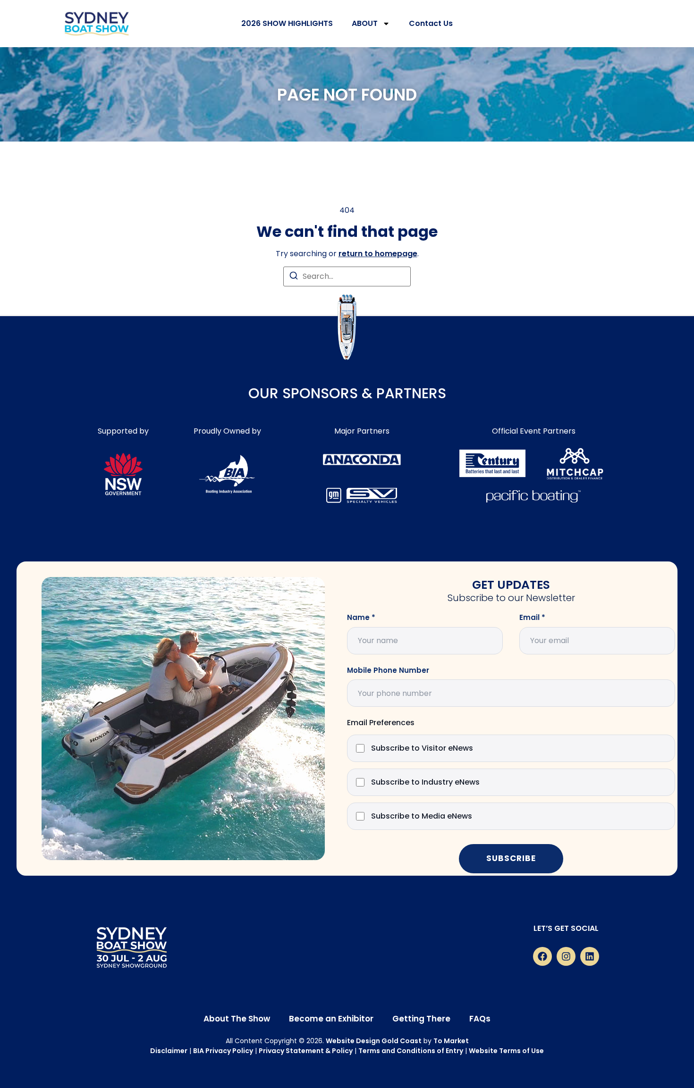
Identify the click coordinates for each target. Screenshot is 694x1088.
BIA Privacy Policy (223, 1050)
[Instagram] (566, 956)
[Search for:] (347, 276)
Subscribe (511, 858)
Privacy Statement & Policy (306, 1050)
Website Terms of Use (506, 1050)
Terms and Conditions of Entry (410, 1050)
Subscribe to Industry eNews (425, 782)
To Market (451, 1041)
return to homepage (378, 253)
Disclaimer (168, 1050)
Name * (361, 617)
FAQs (480, 1018)
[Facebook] (542, 956)
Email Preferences (381, 723)
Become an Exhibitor (331, 1018)
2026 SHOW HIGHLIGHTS (287, 23)
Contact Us (431, 23)
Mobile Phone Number (388, 670)
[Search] (293, 277)
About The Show (236, 1018)
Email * (532, 617)
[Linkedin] (589, 956)
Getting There (421, 1018)
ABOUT (365, 23)
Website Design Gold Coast (374, 1041)
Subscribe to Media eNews (421, 816)
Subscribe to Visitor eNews (422, 748)
